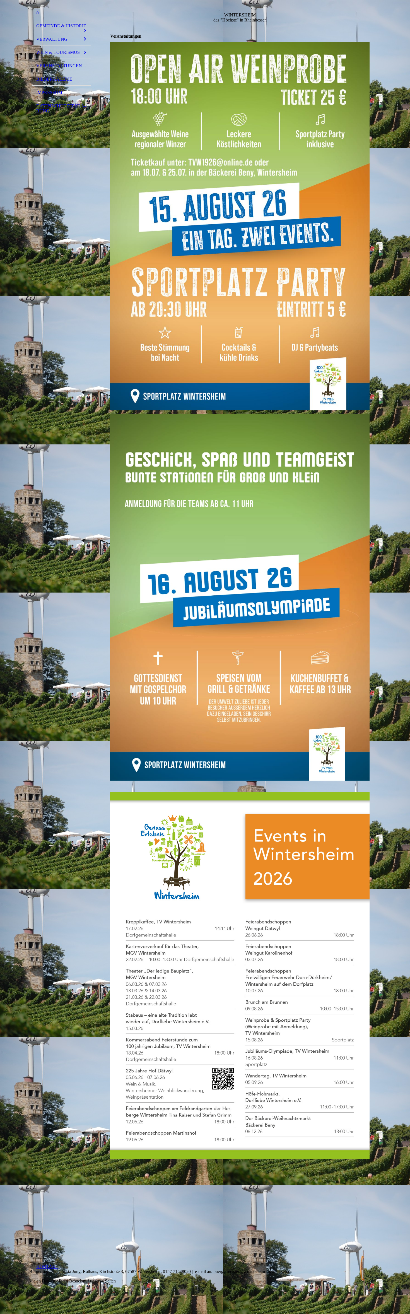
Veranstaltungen (59, 65)
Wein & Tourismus (58, 52)
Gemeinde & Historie (61, 25)
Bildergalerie (54, 79)
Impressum (49, 92)
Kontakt (47, 1266)
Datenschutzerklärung (61, 108)
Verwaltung (51, 39)
